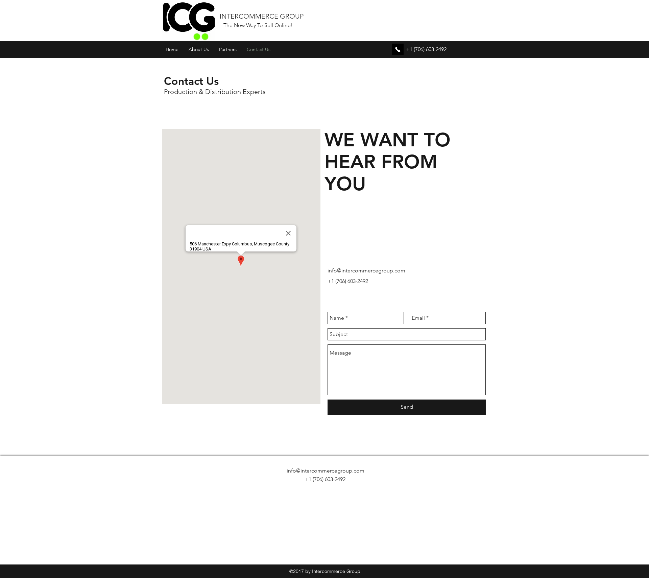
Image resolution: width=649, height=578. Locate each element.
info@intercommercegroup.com (366, 270)
